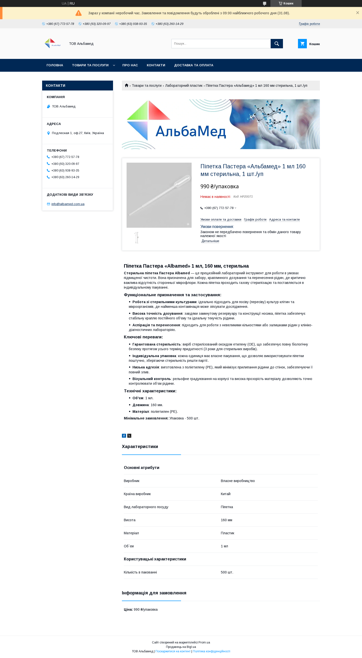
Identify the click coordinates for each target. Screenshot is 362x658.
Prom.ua (204, 642)
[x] (129, 436)
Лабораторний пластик (183, 85)
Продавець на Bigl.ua (181, 647)
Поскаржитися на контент (173, 651)
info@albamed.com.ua (67, 204)
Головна (55, 65)
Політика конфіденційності (211, 651)
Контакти (156, 65)
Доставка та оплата (193, 65)
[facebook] (124, 436)
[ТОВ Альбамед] (52, 52)
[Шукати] (277, 43)
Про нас (130, 65)
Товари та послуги (90, 65)
